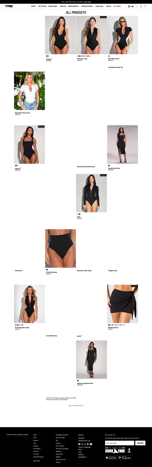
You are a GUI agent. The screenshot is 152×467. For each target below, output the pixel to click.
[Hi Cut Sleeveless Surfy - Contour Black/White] (29, 304)
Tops (34, 443)
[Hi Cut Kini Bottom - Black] (60, 248)
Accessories (36, 448)
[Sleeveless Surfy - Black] (91, 35)
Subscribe (140, 443)
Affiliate (58, 457)
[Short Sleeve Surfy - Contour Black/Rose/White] (122, 35)
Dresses (35, 440)
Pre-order (36, 454)
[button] (79, 444)
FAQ (57, 440)
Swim (35, 438)
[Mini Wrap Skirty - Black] (122, 304)
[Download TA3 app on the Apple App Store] (111, 457)
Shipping (58, 451)
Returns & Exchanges (62, 448)
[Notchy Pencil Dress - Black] (122, 144)
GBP (132, 6)
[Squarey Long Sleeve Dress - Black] (91, 359)
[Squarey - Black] (29, 144)
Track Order (59, 454)
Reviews (58, 443)
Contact (81, 435)
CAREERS (81, 455)
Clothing (35, 446)
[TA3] (9, 6)
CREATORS (81, 438)
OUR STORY (36, 461)
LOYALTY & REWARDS (84, 447)
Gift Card (35, 451)
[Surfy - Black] (91, 193)
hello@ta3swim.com (84, 440)
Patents (58, 462)
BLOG (79, 452)
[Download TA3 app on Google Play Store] (125, 457)
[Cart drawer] (145, 6)
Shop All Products (38, 457)
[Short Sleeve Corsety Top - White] (29, 91)
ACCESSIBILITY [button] (82, 457)
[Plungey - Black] (60, 35)
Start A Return (60, 446)
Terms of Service (61, 459)
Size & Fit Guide (60, 438)
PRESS (80, 450)
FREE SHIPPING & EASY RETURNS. (76, 2)
